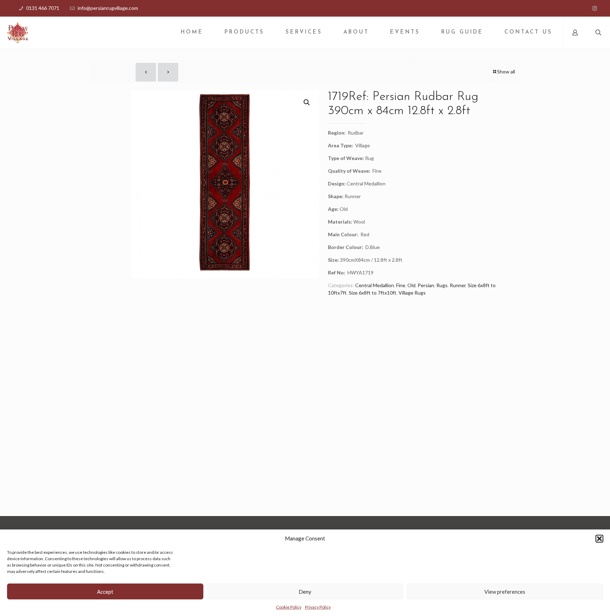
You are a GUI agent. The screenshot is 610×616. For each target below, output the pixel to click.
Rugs (442, 285)
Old (411, 285)
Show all (506, 72)
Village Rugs (412, 293)
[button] (599, 538)
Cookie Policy (288, 607)
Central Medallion (374, 285)
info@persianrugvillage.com (108, 8)
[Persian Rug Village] (17, 32)
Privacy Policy (318, 607)
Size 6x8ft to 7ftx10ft (372, 293)
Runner (458, 285)
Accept (105, 591)
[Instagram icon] (594, 8)
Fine (400, 285)
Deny (305, 591)
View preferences (504, 591)
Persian (426, 285)
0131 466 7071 (42, 8)
